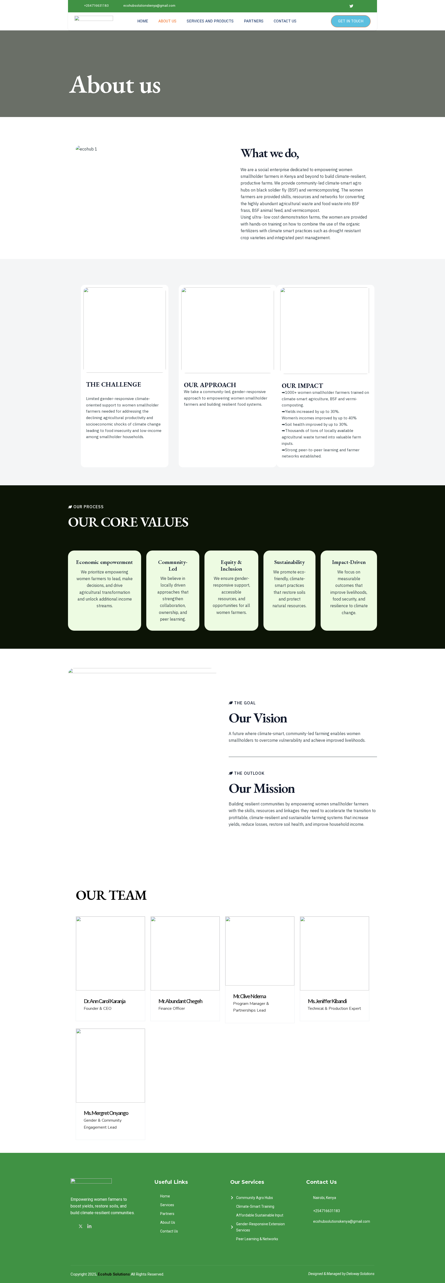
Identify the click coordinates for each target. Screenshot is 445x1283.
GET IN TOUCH (350, 21)
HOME (142, 21)
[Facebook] (73, 1226)
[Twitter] (81, 1225)
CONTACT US (285, 21)
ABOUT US (167, 21)
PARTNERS (253, 21)
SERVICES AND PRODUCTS (210, 21)
